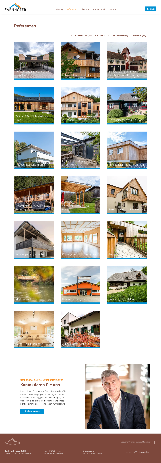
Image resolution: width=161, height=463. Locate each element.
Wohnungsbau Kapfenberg (31, 254)
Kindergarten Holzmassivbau (79, 254)
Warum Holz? (99, 9)
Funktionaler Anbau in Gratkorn (127, 165)
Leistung (59, 9)
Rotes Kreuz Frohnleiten (29, 344)
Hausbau (102, 35)
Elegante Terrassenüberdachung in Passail (76, 206)
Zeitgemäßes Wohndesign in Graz (32, 118)
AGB (135, 452)
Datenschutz (144, 452)
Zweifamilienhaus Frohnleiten (126, 209)
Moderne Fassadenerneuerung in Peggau (79, 118)
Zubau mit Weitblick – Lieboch (79, 75)
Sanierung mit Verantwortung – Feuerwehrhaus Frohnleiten (127, 73)
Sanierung (120, 35)
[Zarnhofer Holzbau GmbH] (15, 7)
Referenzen (72, 9)
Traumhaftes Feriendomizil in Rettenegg (32, 207)
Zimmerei (138, 35)
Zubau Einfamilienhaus (75, 344)
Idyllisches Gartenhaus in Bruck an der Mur (80, 163)
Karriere (112, 9)
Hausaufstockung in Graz (30, 165)
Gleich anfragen (32, 411)
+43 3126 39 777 (54, 451)
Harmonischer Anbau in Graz (125, 120)
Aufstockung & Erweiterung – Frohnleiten (32, 73)
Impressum (126, 452)
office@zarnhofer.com (58, 453)
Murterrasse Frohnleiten (29, 299)
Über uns (85, 9)
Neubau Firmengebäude (76, 299)
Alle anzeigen (81, 35)
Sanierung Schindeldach (123, 299)
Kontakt (151, 8)
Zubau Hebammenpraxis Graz (126, 254)
